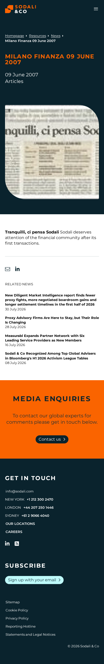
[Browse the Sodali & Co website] (20, 9)
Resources (37, 36)
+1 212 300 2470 (40, 499)
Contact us (53, 439)
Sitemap (13, 602)
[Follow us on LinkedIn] (7, 543)
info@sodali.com (20, 491)
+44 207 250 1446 (38, 507)
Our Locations (20, 524)
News (55, 36)
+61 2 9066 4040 (35, 515)
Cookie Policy (17, 610)
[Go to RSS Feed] (17, 543)
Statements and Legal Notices (30, 634)
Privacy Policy (17, 618)
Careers (14, 532)
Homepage (14, 36)
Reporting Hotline (21, 626)
